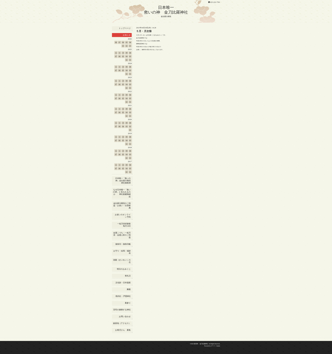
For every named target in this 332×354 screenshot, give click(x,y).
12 (116, 53)
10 (123, 53)
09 (126, 53)
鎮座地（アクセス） (122, 323)
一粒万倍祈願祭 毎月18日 (124, 225)
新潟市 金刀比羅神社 (201, 343)
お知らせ (127, 35)
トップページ (125, 28)
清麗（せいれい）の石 (122, 261)
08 (116, 42)
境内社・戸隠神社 (123, 296)
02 (126, 46)
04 (130, 42)
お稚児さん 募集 (123, 330)
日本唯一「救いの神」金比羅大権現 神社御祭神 (123, 180)
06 (123, 42)
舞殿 (129, 289)
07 (119, 42)
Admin (218, 346)
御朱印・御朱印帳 (123, 244)
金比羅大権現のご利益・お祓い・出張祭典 (122, 205)
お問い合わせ (125, 316)
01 (130, 46)
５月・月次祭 (144, 31)
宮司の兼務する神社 (122, 310)
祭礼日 (128, 276)
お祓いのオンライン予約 (123, 216)
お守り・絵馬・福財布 (122, 252)
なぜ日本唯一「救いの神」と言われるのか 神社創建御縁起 (122, 193)
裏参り (128, 303)
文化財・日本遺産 (123, 283)
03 (123, 46)
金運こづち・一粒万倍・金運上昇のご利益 (122, 235)
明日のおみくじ (124, 269)
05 (126, 42)
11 (119, 53)
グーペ (213, 346)
